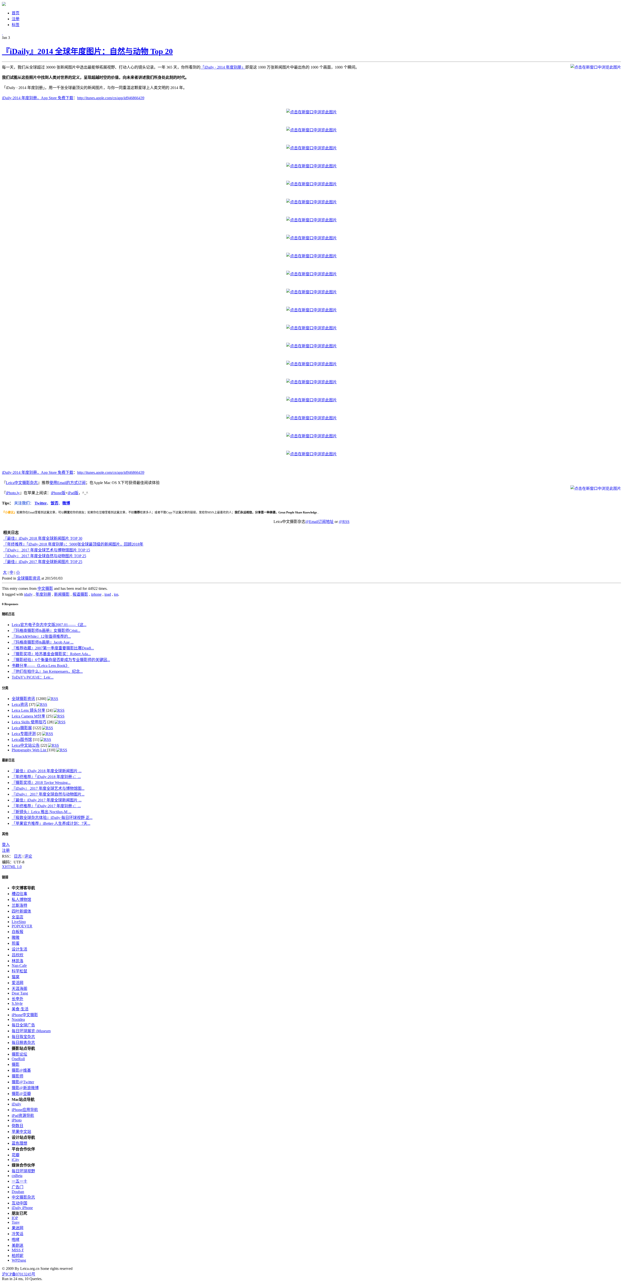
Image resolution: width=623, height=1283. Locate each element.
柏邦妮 (17, 1256)
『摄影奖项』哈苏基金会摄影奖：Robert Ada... (51, 654)
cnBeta (17, 1176)
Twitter (41, 503)
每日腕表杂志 (23, 1043)
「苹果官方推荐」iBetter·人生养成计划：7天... (51, 823)
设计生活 (19, 949)
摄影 (15, 1064)
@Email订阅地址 (319, 522)
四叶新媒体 (21, 911)
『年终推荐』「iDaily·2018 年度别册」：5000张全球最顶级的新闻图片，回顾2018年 (73, 544)
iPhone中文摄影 (25, 1015)
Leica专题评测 (24, 734)
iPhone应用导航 (25, 1110)
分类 (5, 688)
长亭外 (17, 999)
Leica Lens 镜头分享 (28, 710)
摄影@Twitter (23, 1082)
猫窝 (15, 977)
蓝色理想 (19, 1143)
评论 (28, 856)
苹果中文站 (21, 1132)
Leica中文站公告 (26, 745)
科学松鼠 (19, 971)
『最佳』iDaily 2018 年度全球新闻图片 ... (47, 771)
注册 (6, 850)
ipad (107, 594)
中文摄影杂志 (23, 1197)
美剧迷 (17, 1245)
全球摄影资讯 (28, 578)
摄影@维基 (21, 1070)
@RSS (344, 522)
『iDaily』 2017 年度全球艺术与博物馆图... (48, 788)
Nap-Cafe (19, 965)
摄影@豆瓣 (21, 1094)
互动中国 (19, 1203)
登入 (6, 845)
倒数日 (17, 1126)
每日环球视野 (23, 1171)
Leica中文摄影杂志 (22, 483)
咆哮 (15, 1240)
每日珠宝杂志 (23, 1037)
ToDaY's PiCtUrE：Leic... (33, 677)
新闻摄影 (62, 594)
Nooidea (18, 1019)
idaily (28, 594)
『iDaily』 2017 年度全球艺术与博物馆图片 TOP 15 (46, 550)
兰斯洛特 (19, 905)
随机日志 (8, 614)
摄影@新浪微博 (25, 1088)
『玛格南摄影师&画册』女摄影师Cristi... (46, 630)
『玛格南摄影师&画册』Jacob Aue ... (42, 642)
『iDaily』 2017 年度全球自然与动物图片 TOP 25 (44, 556)
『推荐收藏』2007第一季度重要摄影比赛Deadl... (53, 648)
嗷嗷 (15, 937)
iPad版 (73, 493)
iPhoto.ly (13, 493)
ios (116, 594)
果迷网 (17, 1228)
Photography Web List (29, 750)
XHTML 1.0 (12, 867)
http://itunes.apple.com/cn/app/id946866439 (110, 98)
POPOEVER (22, 926)
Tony (16, 1222)
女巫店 (17, 917)
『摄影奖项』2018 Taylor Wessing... (41, 783)
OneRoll (18, 1059)
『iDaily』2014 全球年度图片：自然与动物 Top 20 (87, 51)
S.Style (17, 1003)
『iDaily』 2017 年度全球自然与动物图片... (48, 794)
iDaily (16, 1104)
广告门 (17, 1187)
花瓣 (15, 1155)
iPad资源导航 (23, 1115)
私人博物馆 (21, 899)
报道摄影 (80, 594)
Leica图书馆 (22, 739)
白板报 (17, 932)
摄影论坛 (19, 1054)
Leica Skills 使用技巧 (29, 722)
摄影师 (17, 1076)
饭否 (54, 503)
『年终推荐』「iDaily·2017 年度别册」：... (46, 806)
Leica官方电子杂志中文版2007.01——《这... (49, 625)
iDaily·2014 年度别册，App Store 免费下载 (37, 98)
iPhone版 (58, 493)
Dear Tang (20, 993)
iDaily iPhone (22, 1208)
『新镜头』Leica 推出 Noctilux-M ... (41, 812)
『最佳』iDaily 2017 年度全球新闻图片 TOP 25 (42, 562)
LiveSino (19, 922)
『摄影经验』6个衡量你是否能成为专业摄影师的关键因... (61, 660)
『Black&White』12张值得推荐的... (41, 636)
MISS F (18, 1250)
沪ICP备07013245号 (18, 1274)
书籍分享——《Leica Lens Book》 (40, 666)
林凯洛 (17, 961)
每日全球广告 (23, 1025)
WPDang (19, 1260)
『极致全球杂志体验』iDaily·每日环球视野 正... (52, 818)
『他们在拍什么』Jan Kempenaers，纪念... (47, 671)
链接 (5, 877)
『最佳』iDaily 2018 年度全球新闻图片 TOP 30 (42, 538)
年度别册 (43, 594)
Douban (18, 1192)
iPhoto (17, 1120)
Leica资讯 (20, 704)
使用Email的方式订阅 (67, 483)
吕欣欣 (17, 955)
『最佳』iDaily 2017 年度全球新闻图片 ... (47, 800)
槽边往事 (19, 894)
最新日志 (8, 760)
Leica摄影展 (22, 728)
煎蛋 (15, 943)
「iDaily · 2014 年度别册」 (223, 67)
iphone (96, 594)
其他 (5, 834)
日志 (18, 856)
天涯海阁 (19, 989)
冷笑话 (17, 1234)
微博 (66, 503)
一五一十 (19, 1181)
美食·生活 (20, 1009)
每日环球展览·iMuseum (31, 1031)
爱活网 (17, 983)
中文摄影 (45, 588)
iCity (15, 1159)
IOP (15, 1218)
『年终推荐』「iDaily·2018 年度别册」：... (46, 777)
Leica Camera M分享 (28, 716)
